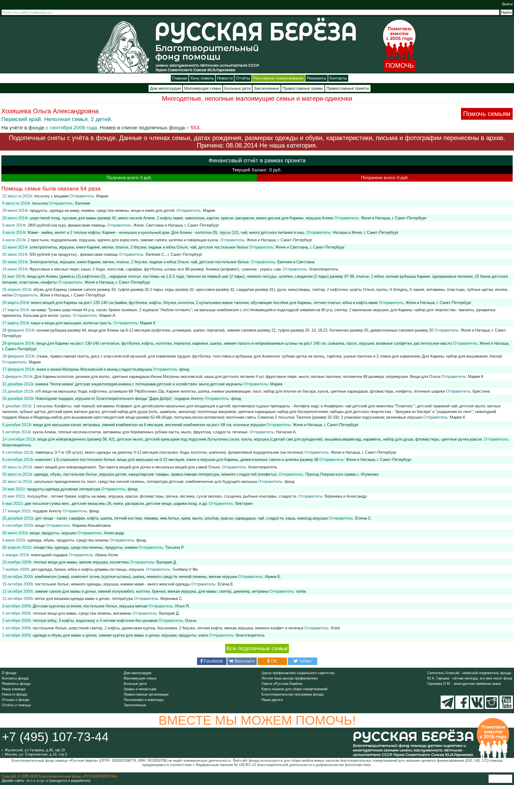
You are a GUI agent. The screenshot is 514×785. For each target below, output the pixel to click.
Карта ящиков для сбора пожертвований (294, 689)
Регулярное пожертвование (278, 78)
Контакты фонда (15, 678)
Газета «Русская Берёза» (282, 684)
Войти (507, 4)
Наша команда (13, 689)
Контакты (338, 78)
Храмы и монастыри (140, 689)
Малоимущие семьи (202, 88)
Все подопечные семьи (257, 648)
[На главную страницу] (123, 47)
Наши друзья (272, 700)
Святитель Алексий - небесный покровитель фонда (469, 673)
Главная (179, 78)
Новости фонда (14, 694)
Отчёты (243, 78)
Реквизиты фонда (16, 684)
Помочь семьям (487, 113)
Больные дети (237, 88)
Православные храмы (302, 88)
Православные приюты (347, 88)
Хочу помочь (202, 78)
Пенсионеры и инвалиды (144, 700)
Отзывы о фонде (15, 700)
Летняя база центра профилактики (290, 678)
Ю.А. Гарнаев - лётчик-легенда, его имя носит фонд (469, 678)
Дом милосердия (165, 88)
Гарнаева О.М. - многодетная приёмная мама (464, 684)
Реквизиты (316, 78)
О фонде (9, 673)
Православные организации (146, 694)
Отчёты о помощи (16, 705)
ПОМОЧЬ (400, 65)
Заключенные (266, 88)
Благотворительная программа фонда (293, 694)
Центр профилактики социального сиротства (298, 673)
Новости (225, 78)
